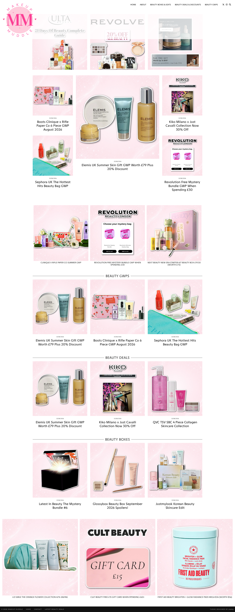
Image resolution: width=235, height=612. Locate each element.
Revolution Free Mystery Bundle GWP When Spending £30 (182, 186)
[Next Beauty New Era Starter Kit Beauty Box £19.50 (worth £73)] (174, 233)
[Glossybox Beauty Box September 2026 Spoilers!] (117, 470)
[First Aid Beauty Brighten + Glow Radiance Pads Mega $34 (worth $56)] (195, 557)
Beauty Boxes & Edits (160, 4)
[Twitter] (223, 4)
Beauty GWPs (211, 4)
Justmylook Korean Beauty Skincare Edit (175, 506)
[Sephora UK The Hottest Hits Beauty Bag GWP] (53, 155)
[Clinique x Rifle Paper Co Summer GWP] (61, 233)
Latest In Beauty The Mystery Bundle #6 (60, 506)
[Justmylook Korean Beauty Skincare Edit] (175, 470)
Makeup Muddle (15, 609)
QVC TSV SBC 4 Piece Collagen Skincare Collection (175, 424)
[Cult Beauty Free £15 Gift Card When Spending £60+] (117, 557)
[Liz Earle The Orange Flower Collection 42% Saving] (40, 557)
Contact (38, 609)
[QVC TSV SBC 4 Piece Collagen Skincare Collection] (175, 388)
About (143, 4)
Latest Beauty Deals (54, 609)
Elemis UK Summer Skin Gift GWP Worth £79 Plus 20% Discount (117, 167)
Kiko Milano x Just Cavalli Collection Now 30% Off (182, 125)
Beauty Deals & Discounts (188, 4)
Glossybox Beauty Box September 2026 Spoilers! (117, 506)
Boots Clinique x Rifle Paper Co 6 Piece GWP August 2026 (52, 125)
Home (133, 4)
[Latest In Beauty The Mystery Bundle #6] (60, 470)
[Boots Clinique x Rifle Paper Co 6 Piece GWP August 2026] (53, 95)
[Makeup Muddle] (19, 20)
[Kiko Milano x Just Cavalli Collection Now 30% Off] (182, 95)
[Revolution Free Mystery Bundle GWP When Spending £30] (182, 155)
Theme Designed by (222, 609)
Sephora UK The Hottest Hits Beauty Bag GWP (52, 184)
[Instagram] (227, 4)
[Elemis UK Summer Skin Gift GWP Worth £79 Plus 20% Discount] (117, 117)
